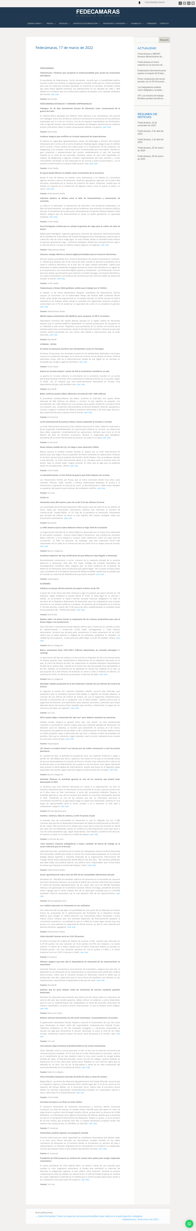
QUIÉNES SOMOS (34, 23)
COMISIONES (152, 23)
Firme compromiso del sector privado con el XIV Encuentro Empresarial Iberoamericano (151, 80)
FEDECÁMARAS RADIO (155, 2)
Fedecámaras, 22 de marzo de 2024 (150, 149)
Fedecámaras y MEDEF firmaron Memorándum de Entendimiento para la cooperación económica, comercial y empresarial (150, 55)
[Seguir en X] (184, 3)
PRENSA (50, 23)
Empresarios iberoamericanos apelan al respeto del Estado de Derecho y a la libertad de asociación (152, 72)
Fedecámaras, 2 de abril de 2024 (150, 132)
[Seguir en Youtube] (193, 3)
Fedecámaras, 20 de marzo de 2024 (150, 157)
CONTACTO (164, 23)
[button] (189, 1224)
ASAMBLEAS (136, 23)
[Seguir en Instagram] (188, 3)
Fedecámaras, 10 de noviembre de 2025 (147, 124)
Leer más (55, 94)
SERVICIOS (63, 23)
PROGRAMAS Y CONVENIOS (114, 23)
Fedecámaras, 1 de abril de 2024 (150, 140)
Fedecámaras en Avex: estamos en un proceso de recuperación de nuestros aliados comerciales (150, 63)
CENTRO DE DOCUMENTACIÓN (85, 23)
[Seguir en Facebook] (180, 3)
